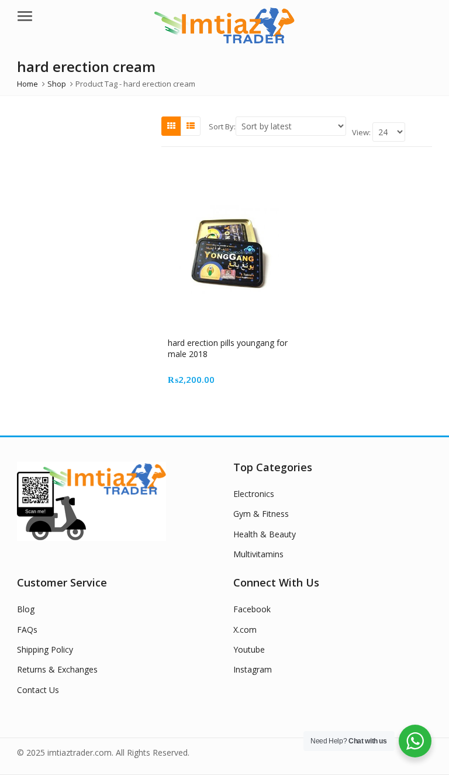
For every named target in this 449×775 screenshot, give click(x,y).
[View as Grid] (171, 125)
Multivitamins (258, 554)
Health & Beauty (264, 534)
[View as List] (191, 125)
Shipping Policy (45, 649)
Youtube (249, 649)
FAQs (27, 629)
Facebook (252, 609)
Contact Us (38, 689)
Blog (25, 609)
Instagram (252, 669)
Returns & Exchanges (57, 669)
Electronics (253, 493)
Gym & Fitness (261, 513)
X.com (245, 629)
